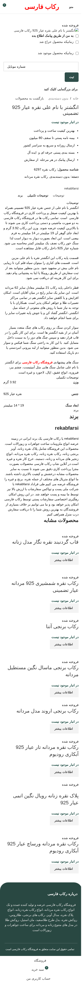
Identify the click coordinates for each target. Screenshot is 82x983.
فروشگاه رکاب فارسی (25, 949)
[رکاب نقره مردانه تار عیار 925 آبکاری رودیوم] (47, 736)
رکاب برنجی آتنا (62, 626)
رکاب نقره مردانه (36, 176)
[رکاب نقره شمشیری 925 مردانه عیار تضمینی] (41, 569)
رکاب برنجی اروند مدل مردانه (47, 711)
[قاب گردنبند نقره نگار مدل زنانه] (46, 531)
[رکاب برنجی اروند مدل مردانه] (49, 699)
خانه (76, 98)
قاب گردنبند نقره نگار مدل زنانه (45, 542)
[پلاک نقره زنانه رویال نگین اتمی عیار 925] (49, 779)
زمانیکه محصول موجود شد (56, 53)
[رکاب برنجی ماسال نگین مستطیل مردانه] (41, 654)
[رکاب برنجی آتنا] (51, 615)
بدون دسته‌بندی (58, 98)
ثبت (71, 77)
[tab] (58, 195)
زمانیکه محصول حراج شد (56, 42)
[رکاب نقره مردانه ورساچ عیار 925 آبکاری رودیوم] (41, 830)
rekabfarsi (71, 188)
